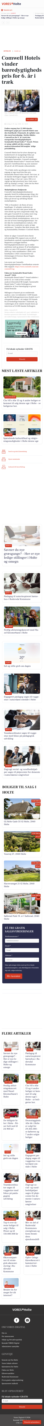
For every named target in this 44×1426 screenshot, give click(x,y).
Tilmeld (22, 359)
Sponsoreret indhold (10, 1383)
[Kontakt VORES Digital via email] (27, 1320)
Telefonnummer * (12, 936)
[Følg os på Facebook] (16, 1320)
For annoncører (8, 1336)
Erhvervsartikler (8, 1373)
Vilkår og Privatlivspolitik (12, 1340)
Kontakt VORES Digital (10, 1343)
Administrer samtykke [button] (10, 1346)
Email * (8, 946)
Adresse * (8, 955)
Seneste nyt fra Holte (10, 1360)
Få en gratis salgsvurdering (12, 1380)
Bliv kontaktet (13, 976)
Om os (4, 1333)
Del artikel (30, 119)
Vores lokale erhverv (10, 1363)
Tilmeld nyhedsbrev (32, 1422)
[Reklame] (22, 329)
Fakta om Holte (8, 1370)
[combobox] (6, 959)
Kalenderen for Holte (10, 1367)
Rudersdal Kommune (10, 1377)
